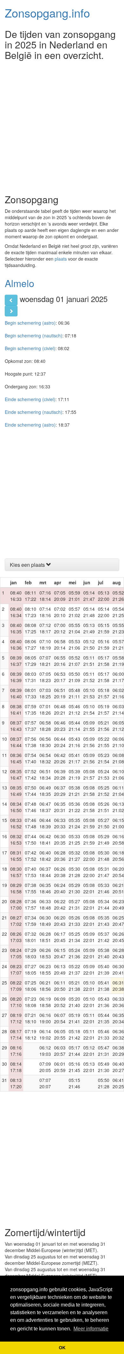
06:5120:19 (59, 693)
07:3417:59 (30, 920)
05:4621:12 (74, 709)
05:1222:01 (89, 1050)
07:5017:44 (30, 790)
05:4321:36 (103, 1002)
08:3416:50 (16, 807)
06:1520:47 (59, 953)
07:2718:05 (30, 969)
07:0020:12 (59, 628)
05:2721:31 (74, 904)
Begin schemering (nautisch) (33, 335)
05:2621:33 (74, 920)
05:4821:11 (74, 693)
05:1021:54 (89, 709)
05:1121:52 (89, 677)
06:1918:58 (45, 1002)
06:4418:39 (45, 823)
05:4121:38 (103, 985)
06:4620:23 (59, 725)
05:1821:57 (103, 693)
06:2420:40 (59, 888)
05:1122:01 (89, 1018)
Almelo (19, 283)
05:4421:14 (74, 725)
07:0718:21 (45, 660)
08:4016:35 (16, 628)
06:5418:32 (45, 758)
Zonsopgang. (47, 12)
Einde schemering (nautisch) (33, 412)
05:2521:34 (74, 937)
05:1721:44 (74, 1050)
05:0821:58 (89, 790)
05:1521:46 (74, 1083)
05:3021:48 (103, 855)
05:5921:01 (74, 595)
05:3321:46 (103, 888)
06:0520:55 (59, 1034)
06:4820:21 (59, 709)
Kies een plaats (28, 564)
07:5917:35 (30, 709)
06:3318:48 (45, 904)
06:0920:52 (59, 1002)
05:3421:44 (103, 904)
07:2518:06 (30, 985)
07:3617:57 (30, 904)
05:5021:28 (103, 1083)
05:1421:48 (89, 612)
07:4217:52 (30, 855)
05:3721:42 (103, 937)
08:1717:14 (16, 1034)
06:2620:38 (59, 872)
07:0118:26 (45, 709)
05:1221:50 (89, 644)
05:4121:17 (74, 758)
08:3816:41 (16, 709)
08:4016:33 (16, 595)
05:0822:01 (89, 888)
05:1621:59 (103, 644)
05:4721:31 (103, 1050)
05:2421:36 (74, 953)
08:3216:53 (16, 839)
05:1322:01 (89, 1067)
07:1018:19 (45, 644)
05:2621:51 (103, 807)
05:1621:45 (74, 1067)
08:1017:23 (30, 612)
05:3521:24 (74, 823)
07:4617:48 (30, 823)
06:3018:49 (45, 920)
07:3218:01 (30, 937)
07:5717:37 (30, 725)
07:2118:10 (30, 1018)
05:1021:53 (89, 693)
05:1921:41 (74, 1018)
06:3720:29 (59, 790)
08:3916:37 (16, 660)
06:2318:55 (45, 969)
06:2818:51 (45, 937)
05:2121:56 (103, 725)
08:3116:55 (16, 855)
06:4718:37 (45, 807)
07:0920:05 (45, 1067)
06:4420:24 (59, 742)
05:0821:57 (89, 774)
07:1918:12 (30, 1034)
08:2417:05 (16, 953)
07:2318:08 (30, 1002)
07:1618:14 (45, 595)
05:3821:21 (74, 790)
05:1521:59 (103, 628)
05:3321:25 (74, 839)
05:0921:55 (89, 725)
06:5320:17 (59, 677)
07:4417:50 (30, 839)
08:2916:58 (16, 888)
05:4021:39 (103, 969)
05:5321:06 (74, 644)
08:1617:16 (16, 1050)
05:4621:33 (103, 1034)
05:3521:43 (103, 920)
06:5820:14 (59, 644)
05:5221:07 (74, 660)
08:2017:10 (16, 1002)
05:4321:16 (74, 742)
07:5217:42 (30, 774)
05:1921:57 (103, 709)
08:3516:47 (16, 774)
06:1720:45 (59, 937)
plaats (61, 259)
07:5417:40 (30, 758)
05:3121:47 (103, 872)
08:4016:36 (16, 644)
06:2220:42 (59, 904)
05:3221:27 (74, 855)
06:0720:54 (59, 1018)
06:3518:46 (45, 888)
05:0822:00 (89, 855)
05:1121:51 (89, 660)
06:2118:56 (45, 985)
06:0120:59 (59, 1067)
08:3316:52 (16, 823)
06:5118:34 (45, 774)
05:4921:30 (103, 1067)
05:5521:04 (74, 628)
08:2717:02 (16, 920)
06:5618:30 (45, 742)
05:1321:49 (89, 628)
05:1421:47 (89, 595)
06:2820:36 (59, 855)
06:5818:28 (45, 725)
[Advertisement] (62, 125)
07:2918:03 (30, 953)
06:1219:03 (45, 1050)
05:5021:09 (74, 677)
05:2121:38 (74, 985)
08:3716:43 (16, 725)
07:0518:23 (45, 677)
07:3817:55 (30, 888)
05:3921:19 (74, 774)
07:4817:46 (30, 807)
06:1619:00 (45, 1018)
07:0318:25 (45, 693)
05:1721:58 (103, 660)
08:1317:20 (16, 1083)
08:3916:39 (16, 677)
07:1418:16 (45, 612)
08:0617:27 (30, 644)
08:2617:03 (16, 937)
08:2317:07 (16, 969)
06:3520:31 (59, 807)
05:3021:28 (74, 872)
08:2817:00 (16, 904)
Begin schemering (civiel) (30, 348)
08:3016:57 (16, 872)
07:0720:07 (45, 1083)
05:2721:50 (103, 823)
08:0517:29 (30, 660)
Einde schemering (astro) (30, 424)
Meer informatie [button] (90, 1328)
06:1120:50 (59, 985)
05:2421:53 (103, 774)
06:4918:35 (45, 790)
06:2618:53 (45, 953)
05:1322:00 (103, 595)
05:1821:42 (74, 1034)
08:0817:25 (30, 628)
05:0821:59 (89, 823)
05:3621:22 (74, 807)
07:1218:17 (45, 628)
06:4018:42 (45, 855)
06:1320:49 (59, 969)
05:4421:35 (103, 1018)
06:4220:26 (59, 758)
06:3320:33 (59, 823)
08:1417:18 (16, 1067)
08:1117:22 (30, 595)
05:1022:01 (89, 985)
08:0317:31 (30, 677)
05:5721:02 (74, 612)
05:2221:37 (74, 969)
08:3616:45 (16, 758)
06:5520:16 (59, 660)
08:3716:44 (16, 742)
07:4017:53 (30, 872)
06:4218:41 (45, 839)
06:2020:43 (59, 920)
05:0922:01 (89, 937)
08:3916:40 (16, 693)
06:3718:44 (45, 872)
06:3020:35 (59, 839)
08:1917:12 (16, 1018)
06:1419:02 (45, 1034)
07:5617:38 (30, 742)
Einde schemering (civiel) (30, 399)
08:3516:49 (16, 790)
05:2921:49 (103, 839)
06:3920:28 (59, 774)
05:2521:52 (103, 790)
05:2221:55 (103, 742)
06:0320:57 (59, 1050)
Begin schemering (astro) (30, 323)
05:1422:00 (103, 612)
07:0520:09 (59, 595)
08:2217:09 (16, 985)
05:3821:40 (103, 953)
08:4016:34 (16, 612)
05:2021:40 (74, 1002)
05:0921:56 (89, 742)
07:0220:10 (59, 612)
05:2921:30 (74, 888)
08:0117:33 (30, 693)
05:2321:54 (103, 758)
